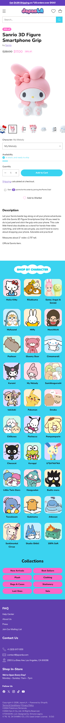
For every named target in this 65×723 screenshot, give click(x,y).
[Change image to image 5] (12, 129)
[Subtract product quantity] (5, 173)
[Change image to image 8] (43, 129)
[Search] (59, 19)
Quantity (6, 166)
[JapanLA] (32, 11)
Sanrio (8, 45)
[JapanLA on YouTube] (23, 692)
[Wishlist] (53, 11)
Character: (13, 139)
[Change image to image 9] (54, 129)
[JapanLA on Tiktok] (18, 692)
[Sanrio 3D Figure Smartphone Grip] (32, 89)
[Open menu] (4, 11)
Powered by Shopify (39, 702)
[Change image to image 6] (23, 129)
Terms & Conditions (11, 705)
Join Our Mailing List (12, 629)
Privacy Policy (27, 705)
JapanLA (23, 702)
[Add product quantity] (16, 173)
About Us (6, 619)
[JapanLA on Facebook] (4, 692)
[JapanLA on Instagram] (13, 692)
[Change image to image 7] (33, 129)
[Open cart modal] (60, 11)
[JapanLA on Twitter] (9, 692)
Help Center (8, 614)
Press (5, 624)
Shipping (6, 181)
